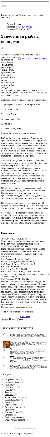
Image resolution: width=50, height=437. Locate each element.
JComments (25, 316)
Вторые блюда (11, 379)
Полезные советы (13, 407)
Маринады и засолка (14, 397)
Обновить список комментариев (16, 307)
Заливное (9, 394)
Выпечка (10, 387)
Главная (14, 15)
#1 (4, 239)
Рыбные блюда (25, 27)
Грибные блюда (12, 382)
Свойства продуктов (14, 417)
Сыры (9, 389)
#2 (5, 246)
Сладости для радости (15, 420)
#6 (4, 279)
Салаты (8, 415)
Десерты (9, 384)
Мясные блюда (12, 399)
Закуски (8, 392)
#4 (4, 264)
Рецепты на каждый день (4, 6)
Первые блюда (11, 404)
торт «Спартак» (11, 348)
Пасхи (8, 402)
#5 (4, 269)
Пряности (9, 410)
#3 (4, 259)
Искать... (13, 319)
